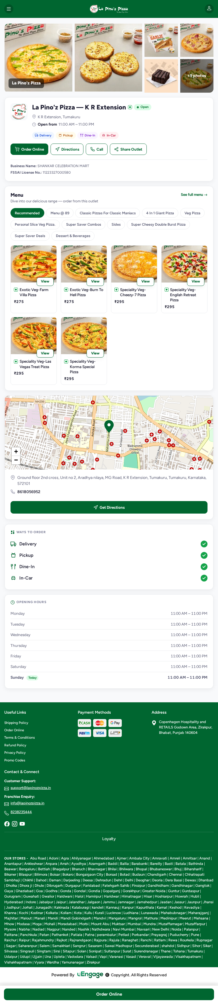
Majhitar (11, 918)
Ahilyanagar (81, 858)
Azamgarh (97, 863)
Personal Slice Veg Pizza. (35, 224)
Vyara (39, 962)
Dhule (39, 885)
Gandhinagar (182, 885)
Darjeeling (71, 880)
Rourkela (187, 940)
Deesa (88, 880)
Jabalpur (46, 902)
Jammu (109, 902)
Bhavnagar (96, 869)
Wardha (53, 962)
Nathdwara (101, 929)
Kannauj (113, 907)
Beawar (10, 869)
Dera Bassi (173, 880)
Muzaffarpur (195, 924)
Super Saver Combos (83, 224)
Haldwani (64, 896)
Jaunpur (193, 902)
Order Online (32, 149)
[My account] (209, 8)
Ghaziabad (24, 891)
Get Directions (112, 507)
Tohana (179, 951)
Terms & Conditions (19, 738)
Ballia (124, 863)
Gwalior (48, 896)
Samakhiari (61, 946)
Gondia (94, 891)
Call (100, 149)
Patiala (76, 935)
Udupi (25, 956)
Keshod (175, 907)
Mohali (49, 924)
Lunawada (149, 913)
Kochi (23, 913)
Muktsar (118, 924)
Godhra (51, 891)
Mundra (149, 924)
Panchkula (28, 935)
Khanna (10, 913)
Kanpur (128, 907)
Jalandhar (76, 902)
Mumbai (134, 924)
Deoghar (143, 880)
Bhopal (141, 869)
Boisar (55, 874)
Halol (79, 896)
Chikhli (27, 880)
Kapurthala (145, 907)
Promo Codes (14, 760)
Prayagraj (159, 935)
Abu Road (38, 858)
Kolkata (52, 913)
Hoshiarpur (164, 896)
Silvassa (11, 951)
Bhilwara (126, 869)
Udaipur (10, 956)
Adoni (53, 858)
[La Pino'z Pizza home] (109, 8)
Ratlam (160, 940)
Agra (65, 858)
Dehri (118, 880)
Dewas (190, 880)
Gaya (8, 891)
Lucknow (113, 913)
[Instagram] (14, 824)
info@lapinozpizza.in (27, 803)
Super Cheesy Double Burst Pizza (158, 224)
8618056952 (28, 491)
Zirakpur (93, 962)
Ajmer (122, 858)
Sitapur (69, 951)
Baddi (113, 863)
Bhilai (112, 869)
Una (48, 956)
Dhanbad (205, 880)
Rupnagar (204, 940)
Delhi (129, 880)
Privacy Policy (15, 753)
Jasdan (165, 902)
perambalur (106, 935)
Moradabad (67, 924)
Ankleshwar (33, 863)
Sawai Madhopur (118, 946)
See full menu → (194, 194)
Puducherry (179, 935)
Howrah (181, 896)
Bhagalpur (61, 869)
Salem (44, 946)
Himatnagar (131, 896)
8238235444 (21, 812)
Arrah (64, 863)
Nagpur (53, 929)
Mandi (53, 918)
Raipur (24, 940)
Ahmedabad (104, 858)
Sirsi (56, 951)
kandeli (98, 907)
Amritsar (190, 858)
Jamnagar (126, 902)
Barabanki (139, 863)
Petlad (123, 935)
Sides (116, 224)
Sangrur (79, 946)
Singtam (44, 951)
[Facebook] (6, 824)
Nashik (83, 929)
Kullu (88, 913)
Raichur (10, 940)
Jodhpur (13, 907)
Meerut (185, 918)
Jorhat (27, 907)
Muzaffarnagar (170, 924)
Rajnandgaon (80, 940)
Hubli (194, 896)
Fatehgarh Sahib (115, 885)
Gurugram (12, 896)
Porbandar (140, 935)
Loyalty (109, 838)
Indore (31, 902)
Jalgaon (93, 902)
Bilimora (40, 874)
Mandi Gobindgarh (75, 918)
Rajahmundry (43, 940)
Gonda (65, 891)
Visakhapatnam (188, 956)
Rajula (114, 940)
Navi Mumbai (124, 929)
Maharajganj (198, 913)
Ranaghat (130, 940)
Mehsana (201, 918)
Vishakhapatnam (18, 962)
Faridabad (91, 885)
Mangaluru (117, 918)
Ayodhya (78, 863)
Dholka (11, 885)
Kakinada (61, 907)
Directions (70, 149)
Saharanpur (27, 946)
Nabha (24, 929)
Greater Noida (153, 891)
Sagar (11, 946)
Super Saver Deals (30, 236)
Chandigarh (156, 874)
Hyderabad (13, 902)
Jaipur (61, 902)
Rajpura (100, 940)
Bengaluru (27, 869)
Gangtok (202, 885)
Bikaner (10, 874)
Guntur (173, 891)
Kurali (99, 913)
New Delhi (160, 929)
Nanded (69, 929)
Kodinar (37, 913)
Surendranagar (146, 951)
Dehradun (103, 880)
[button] (109, 426)
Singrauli (27, 951)
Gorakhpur (131, 891)
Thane (166, 951)
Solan (81, 951)
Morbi (84, 924)
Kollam (66, 913)
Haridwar (111, 896)
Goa (39, 891)
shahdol (168, 946)
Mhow (9, 924)
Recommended (27, 213)
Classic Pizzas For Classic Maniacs (108, 213)
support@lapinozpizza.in (31, 788)
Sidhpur (183, 946)
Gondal (80, 891)
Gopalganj (111, 891)
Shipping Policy (16, 723)
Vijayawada (163, 956)
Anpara (51, 863)
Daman (55, 880)
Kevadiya (192, 907)
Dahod (41, 880)
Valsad (91, 956)
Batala (180, 863)
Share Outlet (131, 149)
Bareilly (156, 863)
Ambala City (139, 858)
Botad (125, 874)
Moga (37, 924)
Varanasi (116, 956)
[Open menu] (8, 8)
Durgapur (73, 885)
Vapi (103, 956)
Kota (78, 913)
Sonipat (95, 951)
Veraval (145, 956)
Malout (26, 918)
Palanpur (191, 929)
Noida (176, 929)
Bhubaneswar (161, 869)
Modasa (23, 924)
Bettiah (44, 869)
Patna (90, 935)
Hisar (148, 896)
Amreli (175, 858)
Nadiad (38, 929)
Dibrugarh (55, 885)
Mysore (10, 929)
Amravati (159, 858)
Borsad (111, 874)
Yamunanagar (73, 962)
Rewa (172, 940)
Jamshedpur (147, 902)
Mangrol (135, 918)
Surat (127, 951)
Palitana (11, 935)
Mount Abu (100, 924)
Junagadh (43, 907)
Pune (195, 935)
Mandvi (100, 918)
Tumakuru (195, 951)
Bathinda (195, 863)
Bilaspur (25, 874)
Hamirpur (93, 896)
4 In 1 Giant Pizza (160, 213)
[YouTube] (22, 824)
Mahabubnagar (173, 913)
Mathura (151, 918)
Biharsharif (193, 869)
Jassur (179, 902)
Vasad (131, 956)
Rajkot (61, 940)
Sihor (196, 946)
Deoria (157, 880)
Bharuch (78, 869)
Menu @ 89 (60, 213)
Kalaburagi (80, 907)
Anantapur (13, 863)
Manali (39, 918)
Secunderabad (147, 946)
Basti (169, 863)
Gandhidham (158, 885)
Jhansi (208, 902)
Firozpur (138, 885)
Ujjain (37, 956)
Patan (44, 935)
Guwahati (31, 896)
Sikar (207, 946)
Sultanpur (112, 951)
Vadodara (75, 956)
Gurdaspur (190, 891)
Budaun (138, 874)
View (45, 281)
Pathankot (60, 935)
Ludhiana (131, 913)
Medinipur (168, 918)
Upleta (59, 956)
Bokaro (68, 874)
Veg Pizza (192, 213)
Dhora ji (26, 885)
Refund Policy (15, 745)
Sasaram (95, 946)
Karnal (162, 907)
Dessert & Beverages (73, 236)
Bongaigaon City (89, 874)
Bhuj (178, 869)
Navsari (143, 929)
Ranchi (146, 940)
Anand (204, 858)
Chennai (175, 874)
